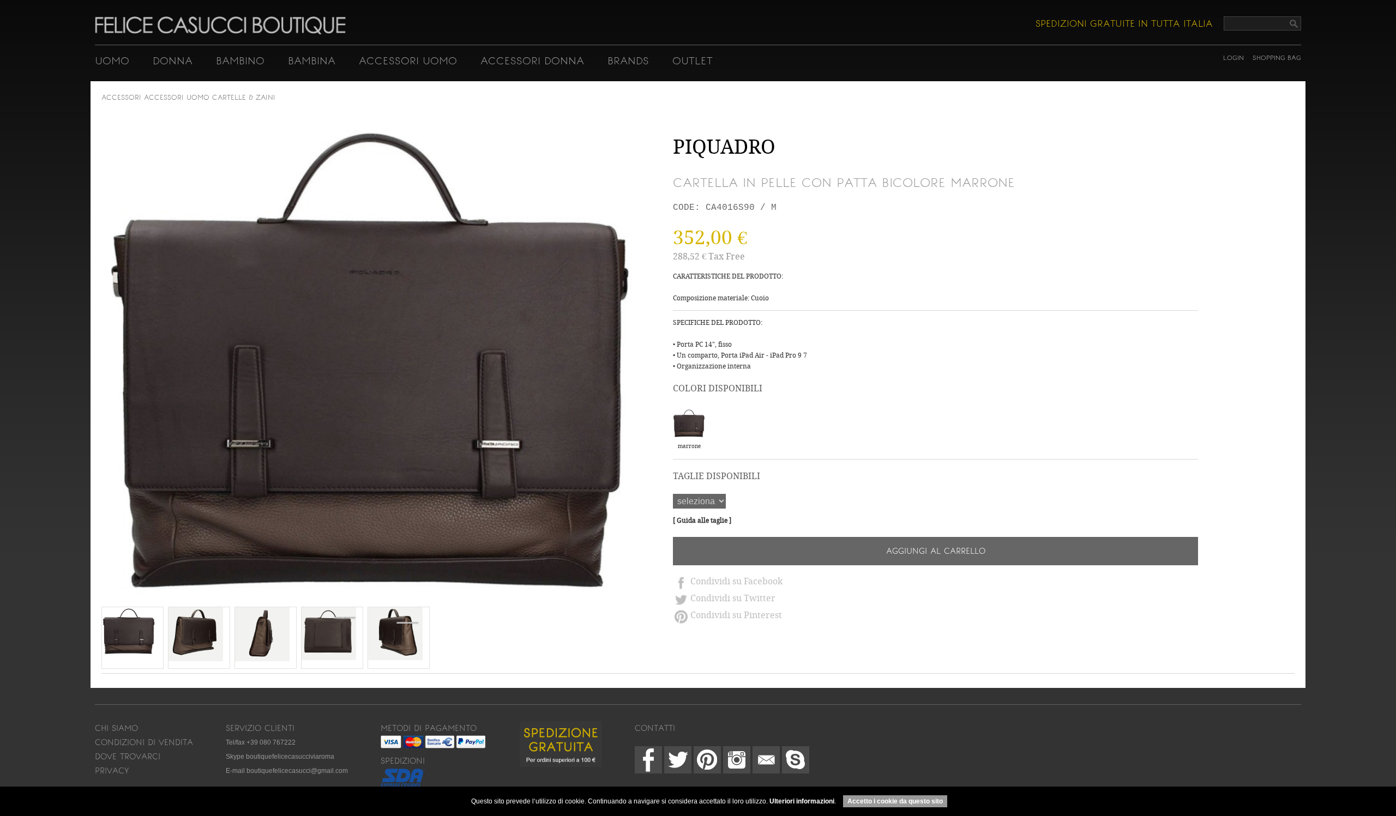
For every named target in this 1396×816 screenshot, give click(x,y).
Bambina (311, 61)
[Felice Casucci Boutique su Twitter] (677, 759)
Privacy (112, 771)
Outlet (692, 61)
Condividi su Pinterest (736, 615)
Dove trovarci (127, 756)
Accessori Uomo (408, 61)
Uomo (112, 61)
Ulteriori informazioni (801, 801)
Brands (628, 61)
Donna (172, 61)
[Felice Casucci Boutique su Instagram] (736, 759)
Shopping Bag (1277, 58)
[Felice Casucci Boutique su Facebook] (648, 759)
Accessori (121, 97)
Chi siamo (116, 728)
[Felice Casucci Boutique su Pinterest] (707, 759)
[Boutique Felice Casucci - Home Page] (220, 32)
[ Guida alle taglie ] (702, 520)
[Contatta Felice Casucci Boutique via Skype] (795, 759)
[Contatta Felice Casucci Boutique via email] (766, 759)
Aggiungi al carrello (935, 551)
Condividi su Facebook (736, 581)
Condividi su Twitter (732, 598)
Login (1233, 58)
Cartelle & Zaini (243, 97)
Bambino (240, 61)
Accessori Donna (532, 61)
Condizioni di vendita (144, 742)
